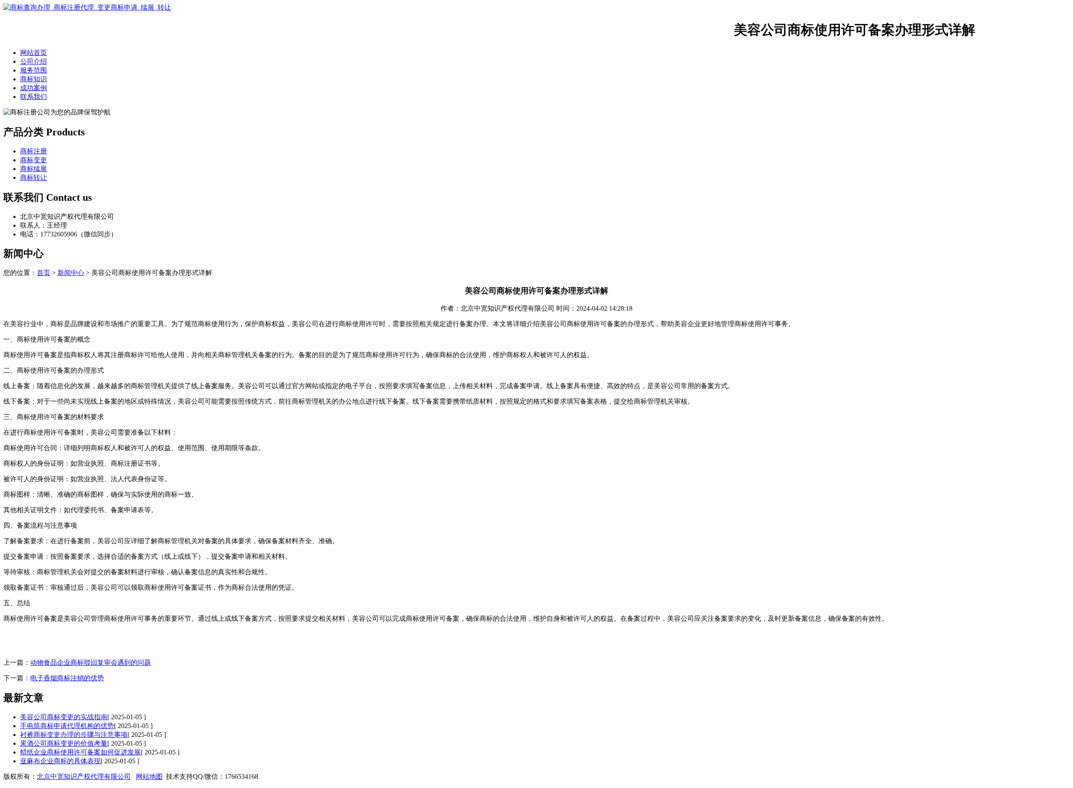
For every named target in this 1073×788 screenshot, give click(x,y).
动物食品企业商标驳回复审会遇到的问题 (90, 662)
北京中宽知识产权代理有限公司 (84, 776)
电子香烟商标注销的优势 (67, 678)
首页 (43, 272)
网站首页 (33, 52)
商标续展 (33, 168)
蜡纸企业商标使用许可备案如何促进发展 (80, 752)
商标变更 (33, 159)
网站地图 (149, 776)
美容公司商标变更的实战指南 (63, 717)
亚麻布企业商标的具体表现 (60, 761)
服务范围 (33, 70)
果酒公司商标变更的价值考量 (63, 743)
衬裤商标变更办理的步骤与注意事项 (73, 734)
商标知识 (33, 79)
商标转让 (33, 177)
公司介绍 (33, 61)
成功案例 (33, 87)
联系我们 (33, 96)
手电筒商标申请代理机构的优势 (67, 725)
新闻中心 (70, 272)
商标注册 (33, 151)
